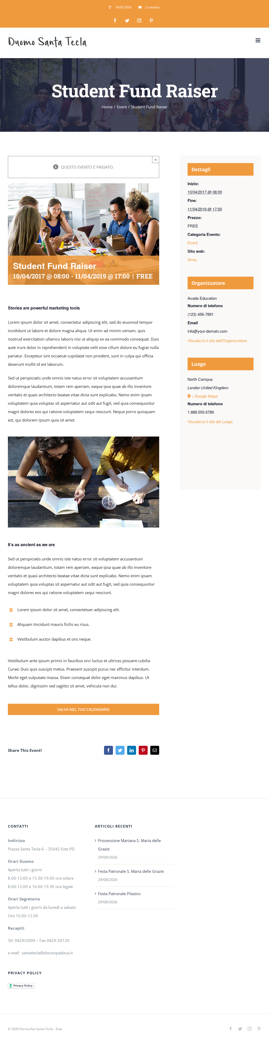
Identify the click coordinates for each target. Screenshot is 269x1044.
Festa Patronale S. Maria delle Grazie (131, 871)
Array (192, 259)
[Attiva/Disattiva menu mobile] (258, 40)
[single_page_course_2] (83, 438)
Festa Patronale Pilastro (119, 893)
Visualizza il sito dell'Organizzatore (217, 340)
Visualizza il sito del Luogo (210, 421)
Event (193, 242)
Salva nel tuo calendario (83, 709)
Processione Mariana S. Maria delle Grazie (129, 845)
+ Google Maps (204, 396)
